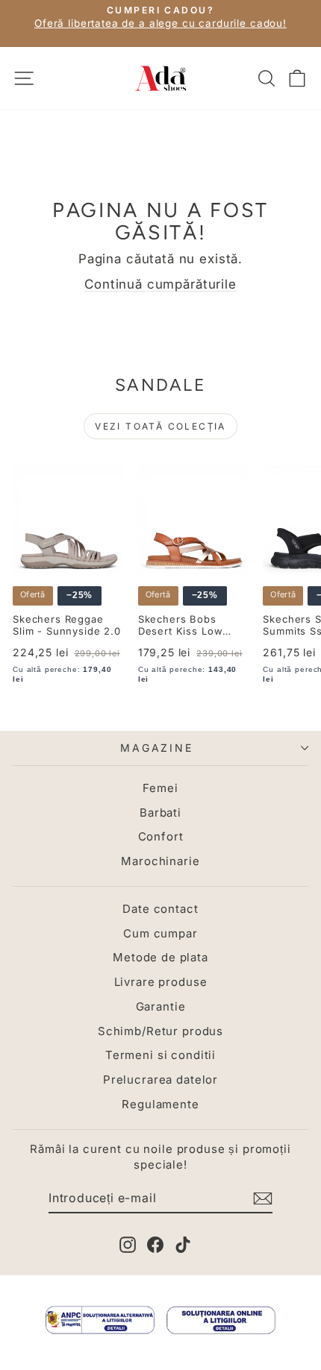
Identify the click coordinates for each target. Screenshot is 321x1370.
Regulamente (160, 1104)
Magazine (156, 747)
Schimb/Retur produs (160, 1031)
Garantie (161, 1006)
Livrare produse (161, 982)
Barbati (160, 812)
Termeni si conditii (160, 1055)
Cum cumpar (160, 933)
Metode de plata (160, 957)
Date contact (160, 909)
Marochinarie (160, 861)
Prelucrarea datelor (160, 1079)
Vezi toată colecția (160, 426)
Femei (160, 788)
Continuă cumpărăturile (160, 284)
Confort (161, 836)
